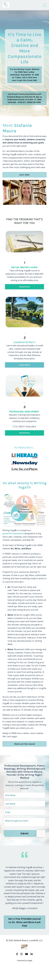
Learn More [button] (24, 365)
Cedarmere (14, 355)
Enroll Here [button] (24, 286)
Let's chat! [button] (24, 175)
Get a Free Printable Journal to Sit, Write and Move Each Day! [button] (24, 922)
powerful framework (13, 533)
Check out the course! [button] (24, 744)
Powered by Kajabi (24, 960)
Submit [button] (24, 833)
